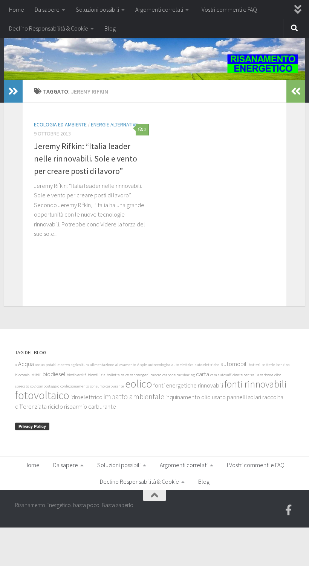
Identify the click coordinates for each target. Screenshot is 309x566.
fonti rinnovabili (255, 384)
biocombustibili (28, 374)
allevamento (125, 364)
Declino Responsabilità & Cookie (48, 28)
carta (202, 374)
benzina (283, 364)
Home (16, 9)
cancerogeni (140, 374)
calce (125, 374)
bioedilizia (97, 374)
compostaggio (48, 386)
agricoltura (80, 364)
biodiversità (77, 374)
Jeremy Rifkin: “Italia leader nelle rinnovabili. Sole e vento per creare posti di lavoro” (85, 158)
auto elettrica (182, 364)
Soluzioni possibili (97, 9)
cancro (156, 374)
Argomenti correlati (159, 9)
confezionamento (74, 386)
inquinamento (182, 397)
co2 (32, 386)
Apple (142, 364)
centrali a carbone (258, 374)
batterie (268, 364)
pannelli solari (244, 397)
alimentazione (102, 364)
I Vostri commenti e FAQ (228, 9)
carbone (169, 374)
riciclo (55, 406)
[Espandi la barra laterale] (13, 91)
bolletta (113, 374)
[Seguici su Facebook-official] (288, 510)
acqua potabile (47, 364)
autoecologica (159, 364)
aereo (65, 364)
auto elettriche (207, 364)
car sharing (186, 374)
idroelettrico (86, 397)
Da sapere (47, 9)
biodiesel (54, 374)
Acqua (26, 364)
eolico (138, 384)
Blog (110, 28)
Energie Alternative (114, 124)
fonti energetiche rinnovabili (188, 385)
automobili (234, 364)
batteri (254, 364)
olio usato (213, 397)
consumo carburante (107, 386)
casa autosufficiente (226, 374)
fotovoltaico (42, 395)
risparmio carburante (90, 406)
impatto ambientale (134, 396)
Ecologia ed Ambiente (60, 124)
